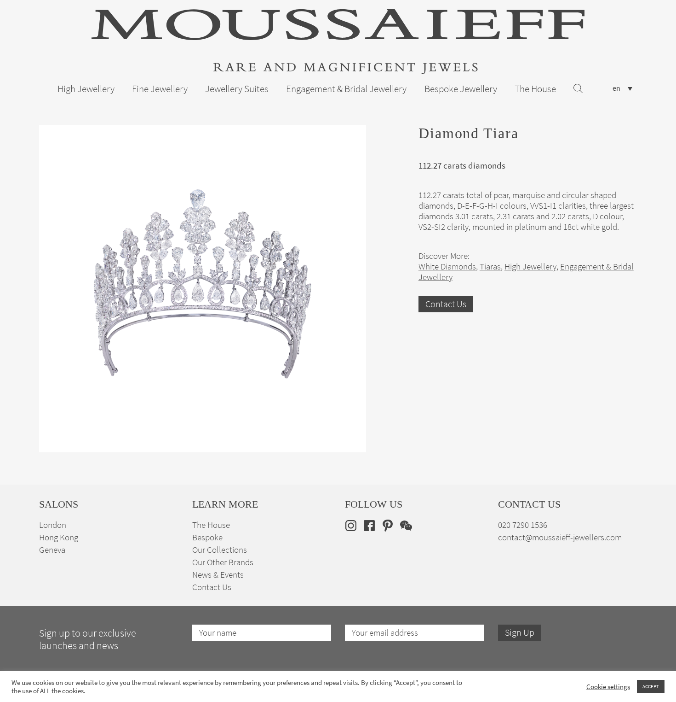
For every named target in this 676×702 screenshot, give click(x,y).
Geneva (52, 549)
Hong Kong (58, 537)
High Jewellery (86, 89)
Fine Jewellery (160, 89)
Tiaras (490, 266)
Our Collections (219, 549)
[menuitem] (622, 88)
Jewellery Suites (237, 89)
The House (535, 89)
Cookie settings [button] (608, 687)
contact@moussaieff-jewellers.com (560, 537)
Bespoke (207, 537)
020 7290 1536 (522, 525)
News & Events (218, 574)
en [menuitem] (616, 88)
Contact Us (445, 304)
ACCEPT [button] (650, 686)
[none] (622, 88)
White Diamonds (447, 266)
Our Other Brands (222, 562)
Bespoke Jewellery (460, 89)
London (52, 525)
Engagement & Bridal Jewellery (346, 89)
